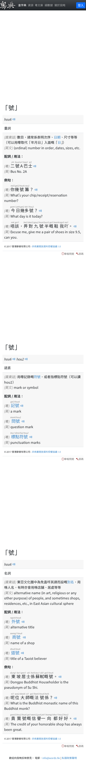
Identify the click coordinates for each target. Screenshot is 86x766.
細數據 (49, 5)
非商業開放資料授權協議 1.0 (46, 246)
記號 (15, 405)
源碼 (80, 253)
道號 (15, 653)
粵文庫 (39, 5)
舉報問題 (69, 253)
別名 (70, 581)
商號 (16, 637)
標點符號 (19, 437)
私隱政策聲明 (69, 758)
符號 (37, 376)
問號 (15, 421)
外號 (15, 621)
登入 (81, 5)
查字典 (22, 5)
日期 (57, 137)
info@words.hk (51, 758)
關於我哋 (59, 5)
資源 (30, 5)
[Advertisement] (43, 59)
